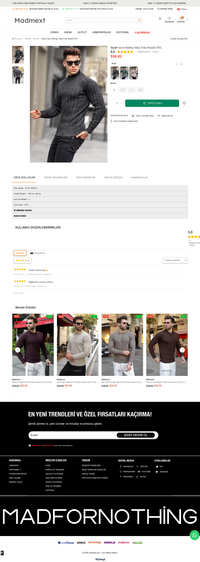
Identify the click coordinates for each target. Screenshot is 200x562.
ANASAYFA (13, 465)
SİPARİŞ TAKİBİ (166, 9)
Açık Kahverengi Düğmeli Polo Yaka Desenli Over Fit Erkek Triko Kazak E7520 (122, 382)
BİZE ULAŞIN (14, 478)
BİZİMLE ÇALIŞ (15, 482)
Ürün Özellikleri (24, 177)
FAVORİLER (169, 22)
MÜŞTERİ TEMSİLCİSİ (91, 465)
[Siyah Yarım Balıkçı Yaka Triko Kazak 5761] (115, 73)
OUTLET (82, 32)
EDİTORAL (50, 490)
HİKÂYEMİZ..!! (15, 469)
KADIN (68, 32)
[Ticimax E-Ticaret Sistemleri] (100, 559)
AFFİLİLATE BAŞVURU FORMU (95, 478)
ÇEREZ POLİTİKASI (54, 482)
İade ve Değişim (113, 177)
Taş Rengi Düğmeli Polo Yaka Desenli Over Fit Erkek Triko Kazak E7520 (78, 382)
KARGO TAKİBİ (88, 474)
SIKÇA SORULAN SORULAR (94, 469)
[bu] (100, 516)
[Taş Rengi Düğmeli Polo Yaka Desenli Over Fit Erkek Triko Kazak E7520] (77, 345)
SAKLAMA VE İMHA (54, 478)
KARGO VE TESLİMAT (55, 469)
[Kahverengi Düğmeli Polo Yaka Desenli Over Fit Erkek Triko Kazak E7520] (167, 345)
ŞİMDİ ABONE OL (135, 435)
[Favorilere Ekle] (184, 103)
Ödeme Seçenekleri (55, 177)
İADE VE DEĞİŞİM (53, 486)
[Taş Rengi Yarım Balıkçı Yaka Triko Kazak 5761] (133, 73)
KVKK (48, 465)
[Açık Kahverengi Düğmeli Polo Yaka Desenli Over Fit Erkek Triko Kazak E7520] (122, 345)
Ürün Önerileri (85, 177)
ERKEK (54, 32)
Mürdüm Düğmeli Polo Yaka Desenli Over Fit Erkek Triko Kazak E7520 (33, 382)
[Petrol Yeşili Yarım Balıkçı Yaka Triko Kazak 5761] (124, 73)
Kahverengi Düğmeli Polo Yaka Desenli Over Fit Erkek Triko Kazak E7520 (167, 382)
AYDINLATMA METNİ (18, 474)
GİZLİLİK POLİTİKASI (54, 474)
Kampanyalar (139, 177)
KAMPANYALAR (102, 32)
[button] (30, 371)
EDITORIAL (123, 32)
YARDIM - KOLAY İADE (144, 9)
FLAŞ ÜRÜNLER (142, 32)
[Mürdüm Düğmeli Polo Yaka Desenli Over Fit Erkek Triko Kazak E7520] (33, 345)
